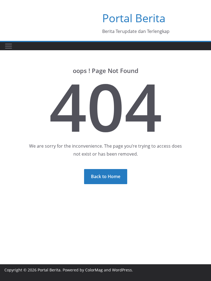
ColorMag (94, 269)
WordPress (122, 269)
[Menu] (8, 46)
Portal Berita (133, 18)
